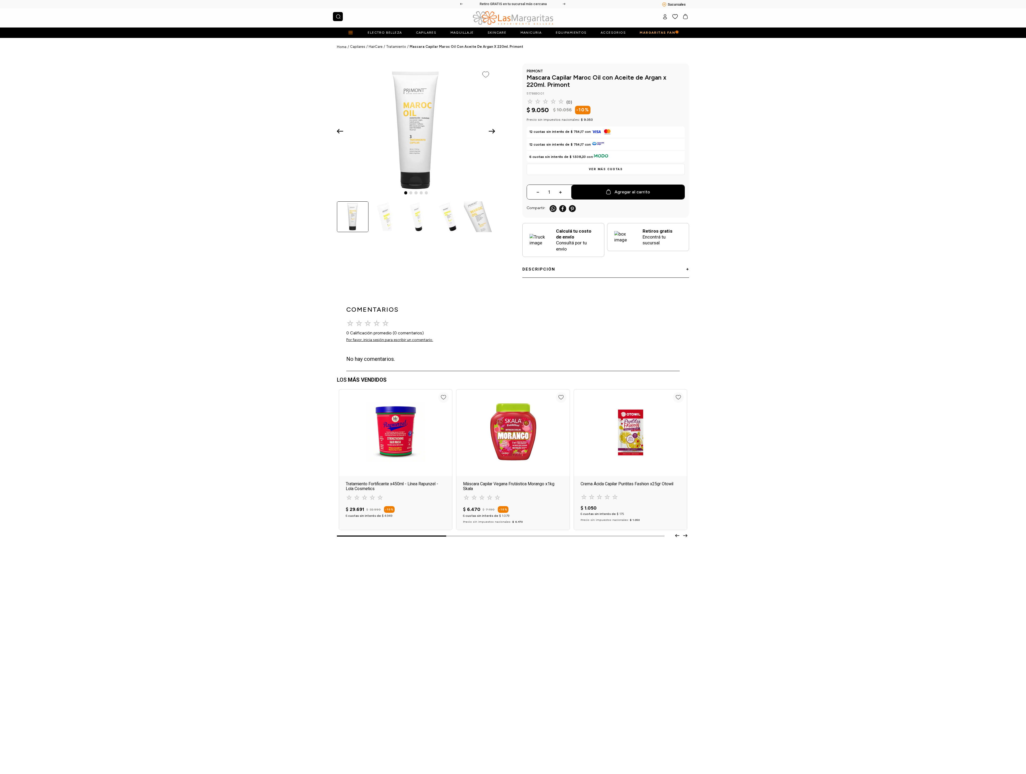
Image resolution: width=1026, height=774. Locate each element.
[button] (606, 169)
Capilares (357, 47)
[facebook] (562, 208)
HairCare (376, 47)
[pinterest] (572, 208)
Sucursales (677, 4)
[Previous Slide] (461, 4)
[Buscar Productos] (338, 16)
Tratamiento (396, 47)
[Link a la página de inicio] (343, 47)
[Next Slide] (564, 4)
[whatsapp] (553, 208)
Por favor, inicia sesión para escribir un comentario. (389, 340)
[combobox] (337, 16)
